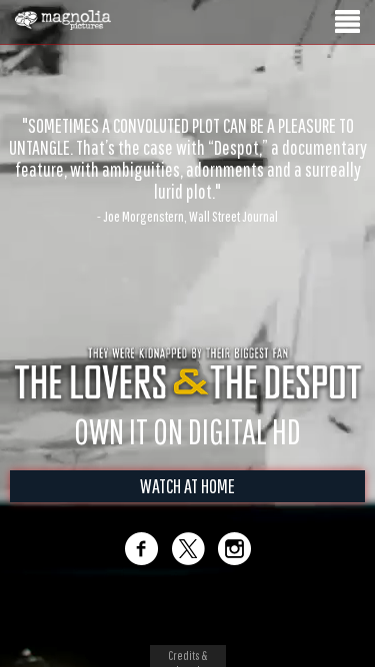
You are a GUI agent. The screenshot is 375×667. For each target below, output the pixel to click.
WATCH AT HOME (187, 506)
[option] (187, 137)
